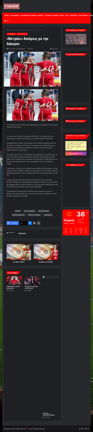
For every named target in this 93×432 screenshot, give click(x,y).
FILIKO (18, 211)
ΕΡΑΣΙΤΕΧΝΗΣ (83, 15)
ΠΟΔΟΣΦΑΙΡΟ (14, 15)
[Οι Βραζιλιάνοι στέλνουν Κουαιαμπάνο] (14, 280)
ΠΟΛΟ (67, 15)
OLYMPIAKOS (30, 211)
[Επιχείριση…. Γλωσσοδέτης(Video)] (50, 344)
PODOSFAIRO (44, 211)
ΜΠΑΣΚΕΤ (41, 15)
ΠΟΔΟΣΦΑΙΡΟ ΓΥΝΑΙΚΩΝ (28, 15)
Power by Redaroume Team (37, 428)
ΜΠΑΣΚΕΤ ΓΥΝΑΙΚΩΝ (52, 15)
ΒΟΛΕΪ (62, 15)
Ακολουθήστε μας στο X (76, 165)
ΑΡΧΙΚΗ (6, 15)
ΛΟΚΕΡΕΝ (48, 215)
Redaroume (22, 49)
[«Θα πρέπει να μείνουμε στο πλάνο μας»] (32, 280)
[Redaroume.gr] (12, 6)
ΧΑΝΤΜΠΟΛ (74, 15)
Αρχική (10, 30)
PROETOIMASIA (34, 215)
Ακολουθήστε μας (76, 153)
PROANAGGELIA (19, 215)
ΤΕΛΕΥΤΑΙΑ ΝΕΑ (22, 34)
